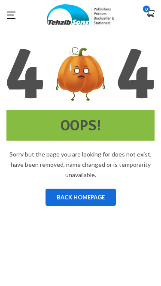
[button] (150, 14)
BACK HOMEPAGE (81, 197)
